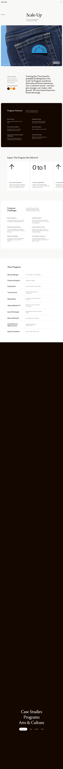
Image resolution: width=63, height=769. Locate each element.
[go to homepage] (4, 2)
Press (42, 729)
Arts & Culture (31, 723)
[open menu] (61, 2)
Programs (31, 717)
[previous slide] (11, 45)
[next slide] (42, 45)
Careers (36, 729)
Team (31, 729)
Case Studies (31, 712)
